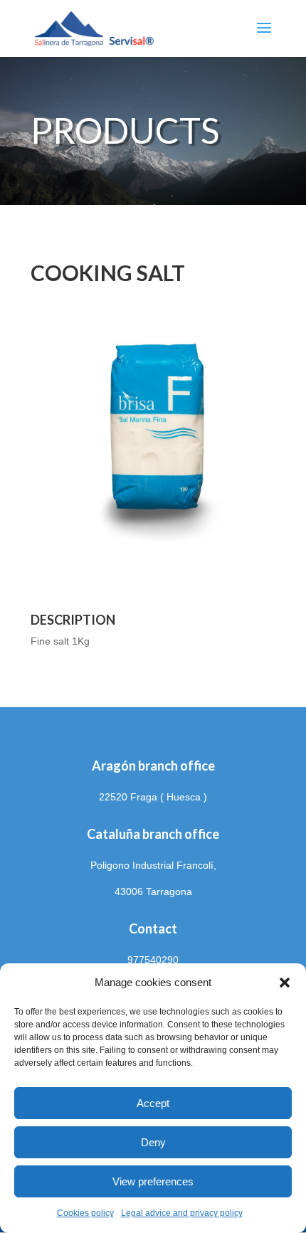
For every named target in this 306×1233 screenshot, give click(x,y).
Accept (153, 1103)
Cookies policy (85, 1213)
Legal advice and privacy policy (182, 1213)
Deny (153, 1142)
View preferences (153, 1181)
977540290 (153, 959)
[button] (285, 982)
